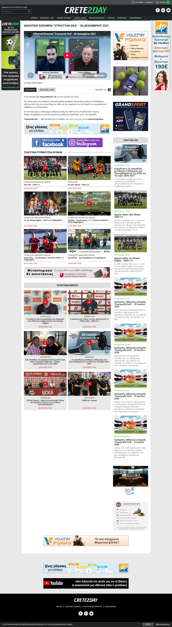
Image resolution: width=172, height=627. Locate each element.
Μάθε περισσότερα (163, 624)
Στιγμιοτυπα (28, 182)
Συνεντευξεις (45, 317)
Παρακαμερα (89, 398)
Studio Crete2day (33, 83)
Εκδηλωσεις (89, 357)
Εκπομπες (30, 90)
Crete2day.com (75, 119)
